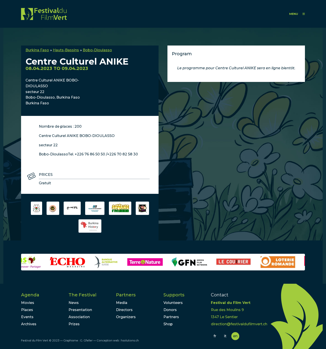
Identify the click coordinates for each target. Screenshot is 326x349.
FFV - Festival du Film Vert (43, 14)
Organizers (126, 317)
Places (27, 310)
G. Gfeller (86, 340)
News (74, 303)
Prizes (74, 324)
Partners (126, 294)
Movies (27, 303)
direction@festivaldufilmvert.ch (239, 324)
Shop (168, 324)
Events (27, 317)
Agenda (30, 294)
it (225, 336)
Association (79, 317)
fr (215, 336)
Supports (174, 294)
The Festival (82, 294)
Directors (124, 310)
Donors (170, 310)
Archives (28, 324)
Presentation (80, 310)
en (235, 336)
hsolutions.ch (130, 340)
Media (121, 303)
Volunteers (173, 303)
